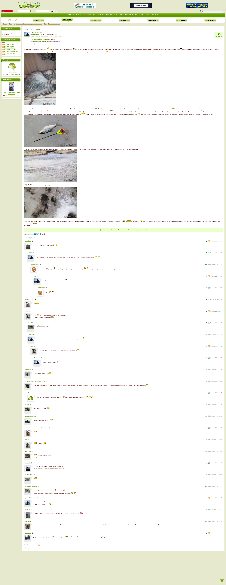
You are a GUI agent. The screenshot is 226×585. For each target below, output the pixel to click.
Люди (116, 14)
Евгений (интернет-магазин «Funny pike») (36, 427)
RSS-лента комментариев (47, 544)
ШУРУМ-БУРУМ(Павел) (31, 486)
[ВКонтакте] (35, 234)
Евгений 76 (28, 404)
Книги (69, 14)
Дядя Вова (39, 32)
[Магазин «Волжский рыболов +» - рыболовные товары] (85, 7)
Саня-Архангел (35, 264)
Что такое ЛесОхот (23, 3)
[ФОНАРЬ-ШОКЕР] (141, 7)
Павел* (30, 322)
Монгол (30, 392)
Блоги (89, 14)
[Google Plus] (44, 234)
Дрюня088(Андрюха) (30, 498)
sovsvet (27, 439)
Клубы (94, 14)
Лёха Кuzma (28, 521)
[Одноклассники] (39, 234)
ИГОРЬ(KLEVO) (29, 474)
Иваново (70, 21)
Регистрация (7, 11)
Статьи (74, 14)
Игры (156, 14)
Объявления (109, 14)
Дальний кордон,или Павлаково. (108, 230)
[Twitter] (37, 234)
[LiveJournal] (42, 234)
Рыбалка (142, 14)
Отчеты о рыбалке (41, 37)
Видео (84, 14)
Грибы (148, 14)
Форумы (121, 14)
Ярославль (64, 21)
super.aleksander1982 (30, 416)
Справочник (129, 14)
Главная (5, 24)
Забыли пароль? (71, 11)
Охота (136, 14)
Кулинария (100, 14)
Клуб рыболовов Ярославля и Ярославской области (28, 24)
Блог (45, 24)
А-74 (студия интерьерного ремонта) (35, 381)
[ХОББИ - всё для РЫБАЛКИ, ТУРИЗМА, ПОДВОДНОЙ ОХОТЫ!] (197, 7)
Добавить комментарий (32, 544)
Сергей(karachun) (29, 299)
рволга (37, 44)
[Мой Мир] (40, 234)
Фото (79, 14)
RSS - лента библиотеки (11, 51)
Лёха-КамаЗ (28, 533)
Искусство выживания (14, 95)
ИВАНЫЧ (27, 311)
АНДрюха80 (28, 369)
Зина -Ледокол (29, 451)
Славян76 (27, 463)
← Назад (26, 548)
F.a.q (152, 14)
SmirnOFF (27, 509)
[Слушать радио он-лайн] (9, 21)
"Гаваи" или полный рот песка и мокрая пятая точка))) (132, 230)
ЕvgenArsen (28, 241)
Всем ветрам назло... (54, 24)
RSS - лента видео (9, 46)
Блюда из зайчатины (14, 74)
